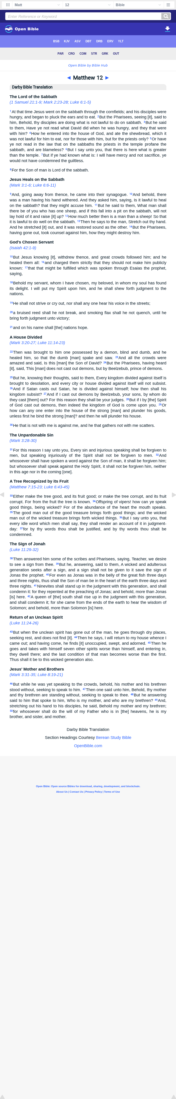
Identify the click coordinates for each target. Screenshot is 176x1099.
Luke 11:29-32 (24, 549)
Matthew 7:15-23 (26, 487)
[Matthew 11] (5, 505)
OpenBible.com (88, 745)
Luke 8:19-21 (50, 674)
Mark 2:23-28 (56, 102)
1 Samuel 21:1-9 (26, 102)
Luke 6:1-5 (80, 102)
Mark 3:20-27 (23, 342)
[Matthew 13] (170, 505)
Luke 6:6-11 (44, 185)
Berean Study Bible (113, 737)
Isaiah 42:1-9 (23, 248)
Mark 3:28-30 (23, 440)
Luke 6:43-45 (56, 487)
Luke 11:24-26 (24, 623)
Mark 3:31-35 (23, 674)
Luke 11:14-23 (51, 342)
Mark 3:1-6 (21, 185)
